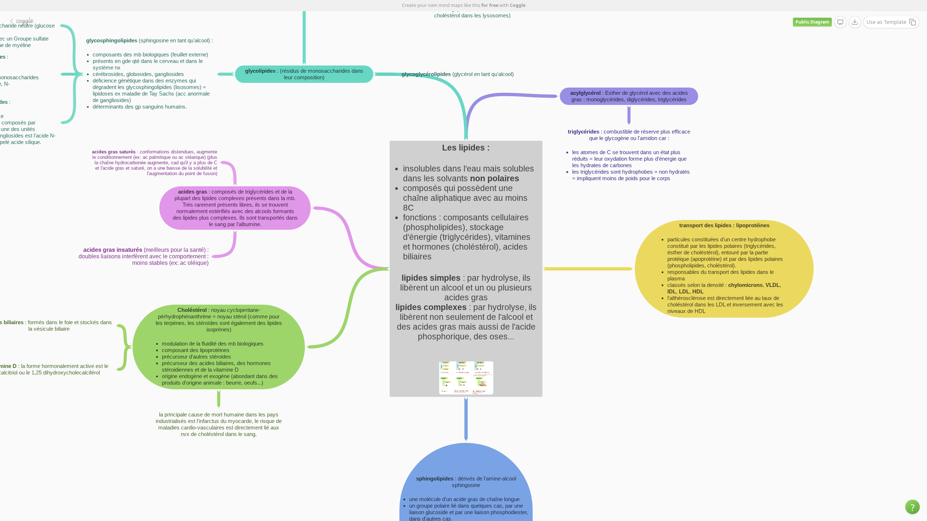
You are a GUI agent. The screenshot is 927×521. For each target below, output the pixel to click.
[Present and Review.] (840, 22)
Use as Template (886, 21)
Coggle (517, 5)
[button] (912, 507)
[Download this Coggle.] (855, 22)
